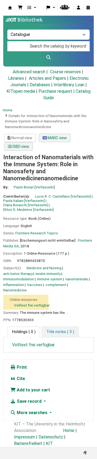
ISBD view (20, 146)
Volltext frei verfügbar (32, 305)
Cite (20, 378)
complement (56, 284)
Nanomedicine (15, 290)
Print (21, 367)
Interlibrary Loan (69, 84)
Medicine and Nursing (44, 268)
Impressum (24, 437)
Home (7, 110)
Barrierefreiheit (28, 443)
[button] (20, 8)
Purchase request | (57, 91)
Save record (29, 401)
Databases (40, 84)
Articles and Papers (47, 78)
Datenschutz (51, 437)
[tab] (60, 332)
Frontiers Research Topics (36, 233)
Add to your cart (33, 390)
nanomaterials (76, 279)
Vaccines (34, 284)
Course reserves (65, 71)
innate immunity (48, 273)
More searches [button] (32, 412)
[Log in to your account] (78, 8)
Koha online (10, 8)
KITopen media (20, 91)
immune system (49, 279)
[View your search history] (88, 8)
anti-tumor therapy (18, 273)
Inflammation (13, 284)
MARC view (57, 138)
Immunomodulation (18, 279)
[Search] (48, 57)
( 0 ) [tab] (24, 332)
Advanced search (29, 71)
